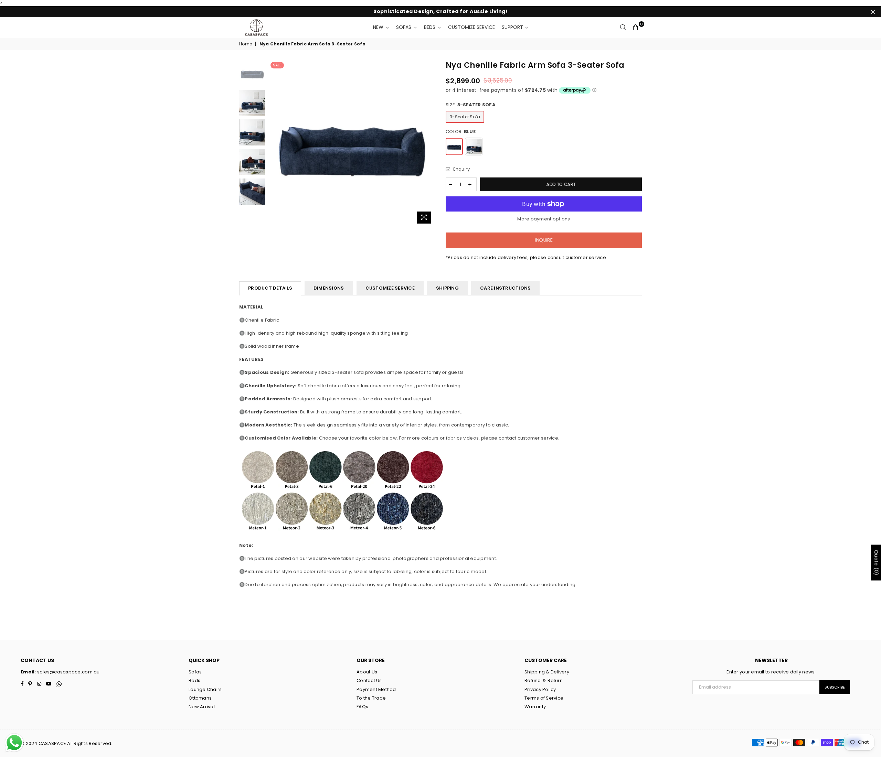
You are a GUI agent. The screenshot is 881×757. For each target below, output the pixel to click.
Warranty (535, 706)
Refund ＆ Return (543, 680)
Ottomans (200, 698)
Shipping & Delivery (546, 672)
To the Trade (371, 698)
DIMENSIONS (329, 288)
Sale (277, 65)
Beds (194, 680)
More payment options (543, 219)
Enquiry (461, 169)
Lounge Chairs (205, 689)
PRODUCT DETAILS (270, 288)
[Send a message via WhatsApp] (14, 743)
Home (245, 44)
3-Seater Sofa (465, 117)
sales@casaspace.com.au (68, 672)
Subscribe (835, 687)
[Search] (623, 27)
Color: (461, 132)
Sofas (195, 672)
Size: (471, 105)
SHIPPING (447, 288)
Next (429, 144)
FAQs (362, 706)
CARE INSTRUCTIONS (505, 288)
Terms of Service (543, 698)
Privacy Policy (540, 689)
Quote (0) (876, 562)
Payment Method (376, 689)
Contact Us (369, 680)
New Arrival (202, 706)
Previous (275, 144)
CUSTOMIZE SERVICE (390, 288)
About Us (367, 672)
